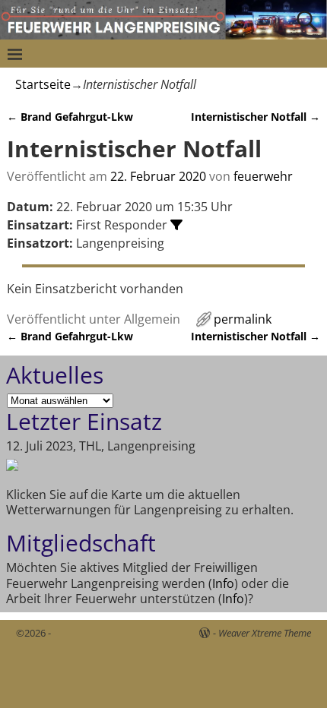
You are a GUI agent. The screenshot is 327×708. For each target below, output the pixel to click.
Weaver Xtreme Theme (264, 633)
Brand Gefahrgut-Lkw (70, 116)
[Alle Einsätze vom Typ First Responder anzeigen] (176, 225)
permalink (242, 319)
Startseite (43, 84)
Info (223, 583)
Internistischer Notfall (255, 116)
